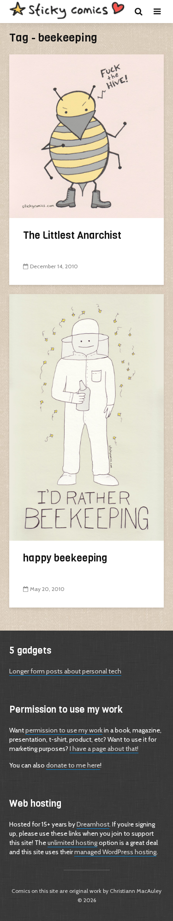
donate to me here (73, 765)
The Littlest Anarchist (72, 235)
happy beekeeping (65, 558)
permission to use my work (63, 730)
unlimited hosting (72, 842)
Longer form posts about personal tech (65, 671)
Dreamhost (93, 824)
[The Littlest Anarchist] (86, 135)
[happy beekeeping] (86, 416)
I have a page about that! (104, 748)
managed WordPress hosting (115, 852)
